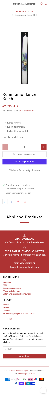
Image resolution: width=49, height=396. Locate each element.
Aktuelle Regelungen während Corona (19, 313)
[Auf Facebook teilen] (11, 201)
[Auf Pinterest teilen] (18, 201)
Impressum (7, 282)
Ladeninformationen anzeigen (18, 193)
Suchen (6, 307)
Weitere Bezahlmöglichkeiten (24, 170)
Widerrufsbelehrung (11, 291)
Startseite (21, 11)
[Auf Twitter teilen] (4, 201)
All (32, 11)
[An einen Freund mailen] (25, 201)
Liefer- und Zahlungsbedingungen (17, 294)
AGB (5, 285)
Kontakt (6, 304)
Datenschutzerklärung (12, 288)
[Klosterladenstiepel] (24, 3)
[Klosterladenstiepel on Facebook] (7, 319)
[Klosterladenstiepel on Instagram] (11, 319)
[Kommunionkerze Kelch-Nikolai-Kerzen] (24, 58)
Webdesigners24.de (26, 373)
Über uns (6, 310)
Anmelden (24, 356)
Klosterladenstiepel (19, 370)
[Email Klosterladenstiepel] (4, 319)
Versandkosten (26, 110)
